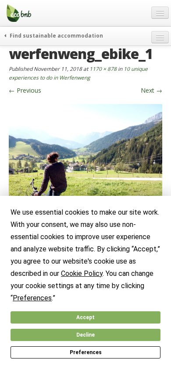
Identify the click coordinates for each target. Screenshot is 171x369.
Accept (85, 317)
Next (151, 90)
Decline (85, 335)
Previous (25, 90)
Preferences (86, 352)
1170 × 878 (103, 68)
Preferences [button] (32, 298)
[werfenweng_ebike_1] (85, 161)
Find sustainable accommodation (55, 35)
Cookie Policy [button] (82, 273)
